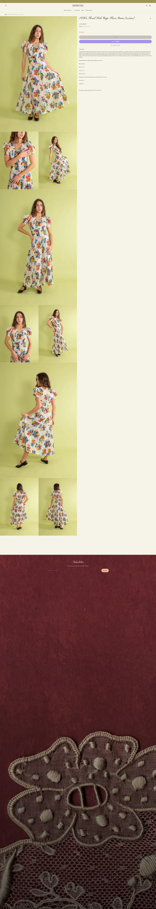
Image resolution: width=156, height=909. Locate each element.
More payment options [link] (115, 45)
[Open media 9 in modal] (19, 507)
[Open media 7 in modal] (58, 333)
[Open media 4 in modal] (58, 160)
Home (6, 14)
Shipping (80, 26)
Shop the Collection (67, 10)
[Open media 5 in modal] (38, 247)
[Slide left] (5, 1)
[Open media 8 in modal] (38, 420)
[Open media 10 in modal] (58, 507)
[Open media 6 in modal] (19, 333)
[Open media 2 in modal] (38, 74)
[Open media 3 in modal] (19, 160)
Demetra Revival (89, 10)
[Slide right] (151, 1)
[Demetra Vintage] (78, 5)
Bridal (83, 10)
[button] (6, 5)
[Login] (146, 5)
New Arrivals (77, 10)
